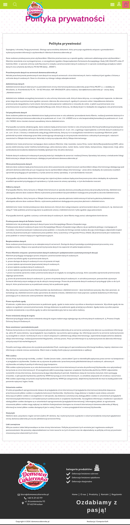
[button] (5, 4)
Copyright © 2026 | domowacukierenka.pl (32, 521)
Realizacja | (91, 521)
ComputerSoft (102, 521)
